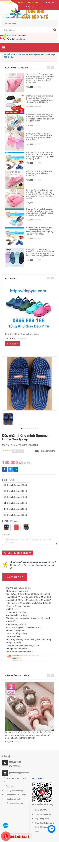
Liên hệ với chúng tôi (14, 803)
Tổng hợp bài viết (13, 799)
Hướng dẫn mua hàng (14, 790)
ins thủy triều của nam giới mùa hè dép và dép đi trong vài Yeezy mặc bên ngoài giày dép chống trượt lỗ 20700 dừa (39, 99)
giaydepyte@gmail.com (19, 772)
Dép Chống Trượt (42, 818)
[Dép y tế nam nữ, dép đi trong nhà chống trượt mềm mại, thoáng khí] (14, 179)
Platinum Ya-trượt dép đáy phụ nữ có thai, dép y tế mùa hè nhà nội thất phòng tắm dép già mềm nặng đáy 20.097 (40, 155)
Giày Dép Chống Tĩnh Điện (44, 829)
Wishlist (51, 2)
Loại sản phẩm (10, 23)
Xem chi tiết (12, 344)
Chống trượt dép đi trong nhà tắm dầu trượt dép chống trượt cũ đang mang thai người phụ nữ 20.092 (39, 136)
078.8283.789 (14, 766)
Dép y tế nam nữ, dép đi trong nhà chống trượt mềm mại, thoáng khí (39, 173)
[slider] (7, 450)
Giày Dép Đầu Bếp (43, 814)
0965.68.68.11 (15, 762)
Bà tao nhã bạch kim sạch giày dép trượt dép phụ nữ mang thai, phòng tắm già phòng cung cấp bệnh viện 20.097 (39, 230)
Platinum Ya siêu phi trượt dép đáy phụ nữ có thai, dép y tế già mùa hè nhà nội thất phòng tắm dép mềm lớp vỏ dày (39, 212)
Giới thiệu (9, 786)
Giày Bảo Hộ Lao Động (44, 822)
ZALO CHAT (38, 778)
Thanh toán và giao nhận (16, 794)
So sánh (31, 6)
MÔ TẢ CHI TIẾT (14, 577)
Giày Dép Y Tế (41, 810)
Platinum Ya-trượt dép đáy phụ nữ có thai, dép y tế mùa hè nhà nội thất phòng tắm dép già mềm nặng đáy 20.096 (40, 117)
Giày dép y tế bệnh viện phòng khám (22, 334)
